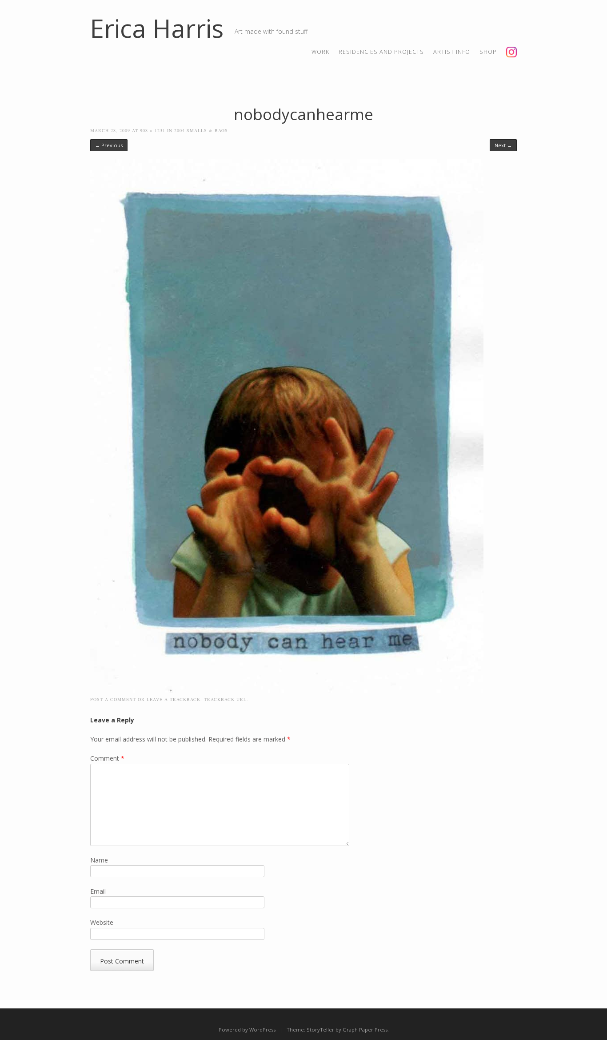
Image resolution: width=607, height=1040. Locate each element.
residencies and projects (381, 52)
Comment (107, 758)
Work (320, 52)
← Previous (109, 145)
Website (101, 922)
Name (99, 860)
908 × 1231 (152, 130)
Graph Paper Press (365, 1029)
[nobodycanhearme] (286, 690)
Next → (503, 145)
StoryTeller (320, 1029)
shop (488, 52)
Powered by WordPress (247, 1029)
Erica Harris (157, 28)
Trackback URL (225, 699)
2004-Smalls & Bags (201, 130)
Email (98, 891)
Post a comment (113, 699)
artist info (451, 52)
